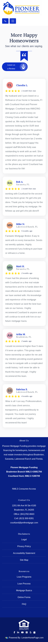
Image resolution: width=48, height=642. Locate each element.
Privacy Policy (24, 546)
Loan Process (24, 583)
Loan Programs (24, 577)
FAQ (24, 604)
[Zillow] (27, 632)
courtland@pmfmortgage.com (24, 523)
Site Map (24, 560)
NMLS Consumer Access (24, 489)
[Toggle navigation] (13, 21)
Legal (24, 539)
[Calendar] (34, 632)
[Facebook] (14, 632)
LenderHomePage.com (32, 638)
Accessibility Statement (24, 553)
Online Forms (24, 597)
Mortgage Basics (24, 590)
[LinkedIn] (18, 632)
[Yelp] (30, 632)
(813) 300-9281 (26, 518)
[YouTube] (22, 632)
